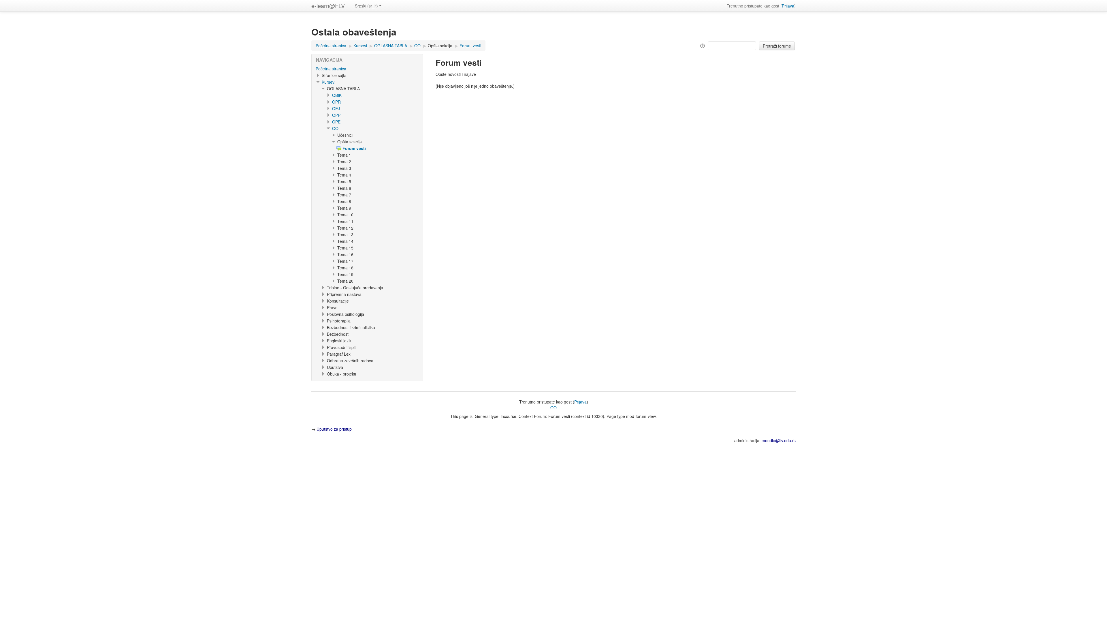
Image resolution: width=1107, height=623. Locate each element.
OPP (336, 115)
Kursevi (328, 82)
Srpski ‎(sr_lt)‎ (366, 6)
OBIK (337, 95)
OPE (336, 122)
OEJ (336, 108)
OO (335, 128)
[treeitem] (367, 69)
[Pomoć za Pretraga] (702, 45)
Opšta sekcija (440, 45)
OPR (336, 102)
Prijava (788, 6)
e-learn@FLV (328, 5)
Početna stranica (331, 69)
